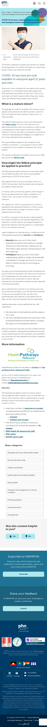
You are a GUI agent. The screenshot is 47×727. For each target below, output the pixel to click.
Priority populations (15, 500)
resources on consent (34, 408)
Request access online (19, 380)
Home (4, 12)
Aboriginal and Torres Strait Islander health (23, 453)
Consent (13, 417)
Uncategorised (13, 515)
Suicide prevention (14, 507)
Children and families (15, 468)
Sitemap (37, 720)
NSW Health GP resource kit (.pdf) (20, 431)
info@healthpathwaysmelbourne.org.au (23, 383)
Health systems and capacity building (21, 475)
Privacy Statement (33, 717)
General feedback (33, 676)
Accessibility (32, 673)
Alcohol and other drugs (16, 460)
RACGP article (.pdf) (14, 437)
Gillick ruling (11, 124)
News (9, 12)
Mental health (13, 483)
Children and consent (19, 420)
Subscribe (23, 574)
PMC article (11, 434)
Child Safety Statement (14, 720)
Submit (23, 608)
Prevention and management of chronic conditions (22, 491)
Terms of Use (28, 720)
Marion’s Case (19, 158)
